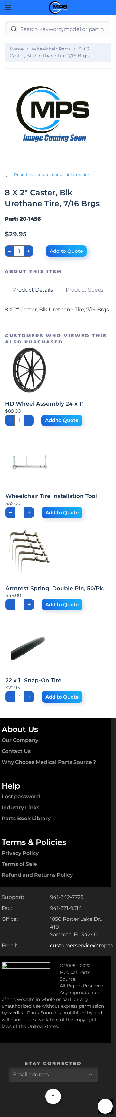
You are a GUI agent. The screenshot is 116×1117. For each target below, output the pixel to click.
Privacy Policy (20, 853)
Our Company (20, 740)
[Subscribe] (90, 1074)
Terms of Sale (19, 864)
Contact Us (16, 751)
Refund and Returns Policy (37, 875)
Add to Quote (66, 251)
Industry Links (20, 807)
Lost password (21, 796)
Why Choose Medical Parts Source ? (49, 762)
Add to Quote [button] (61, 420)
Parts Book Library (26, 818)
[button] (8, 7)
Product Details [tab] (33, 290)
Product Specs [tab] (84, 290)
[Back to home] (58, 7)
